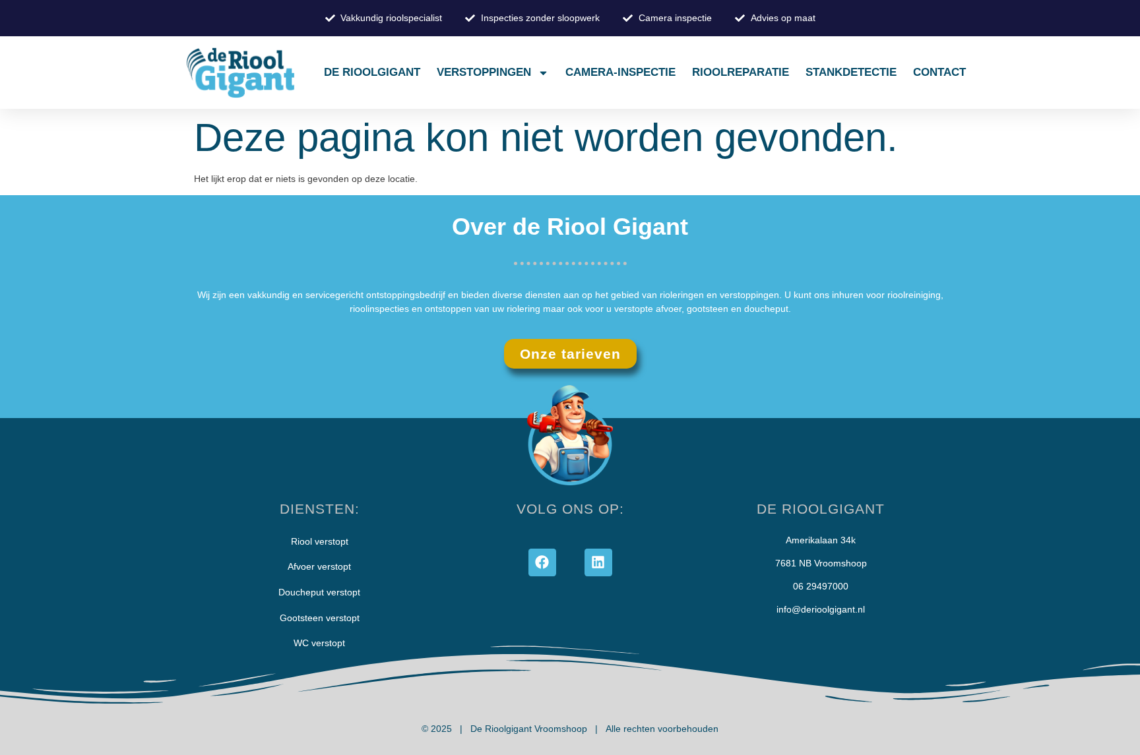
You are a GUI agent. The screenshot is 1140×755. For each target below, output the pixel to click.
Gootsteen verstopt (320, 618)
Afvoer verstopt (319, 566)
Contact (939, 72)
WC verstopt (319, 643)
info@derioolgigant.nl (820, 609)
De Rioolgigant (372, 72)
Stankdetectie (851, 72)
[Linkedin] (598, 562)
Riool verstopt (319, 541)
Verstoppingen (484, 72)
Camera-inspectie (620, 72)
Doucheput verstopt (319, 592)
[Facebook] (542, 562)
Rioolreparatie (740, 72)
